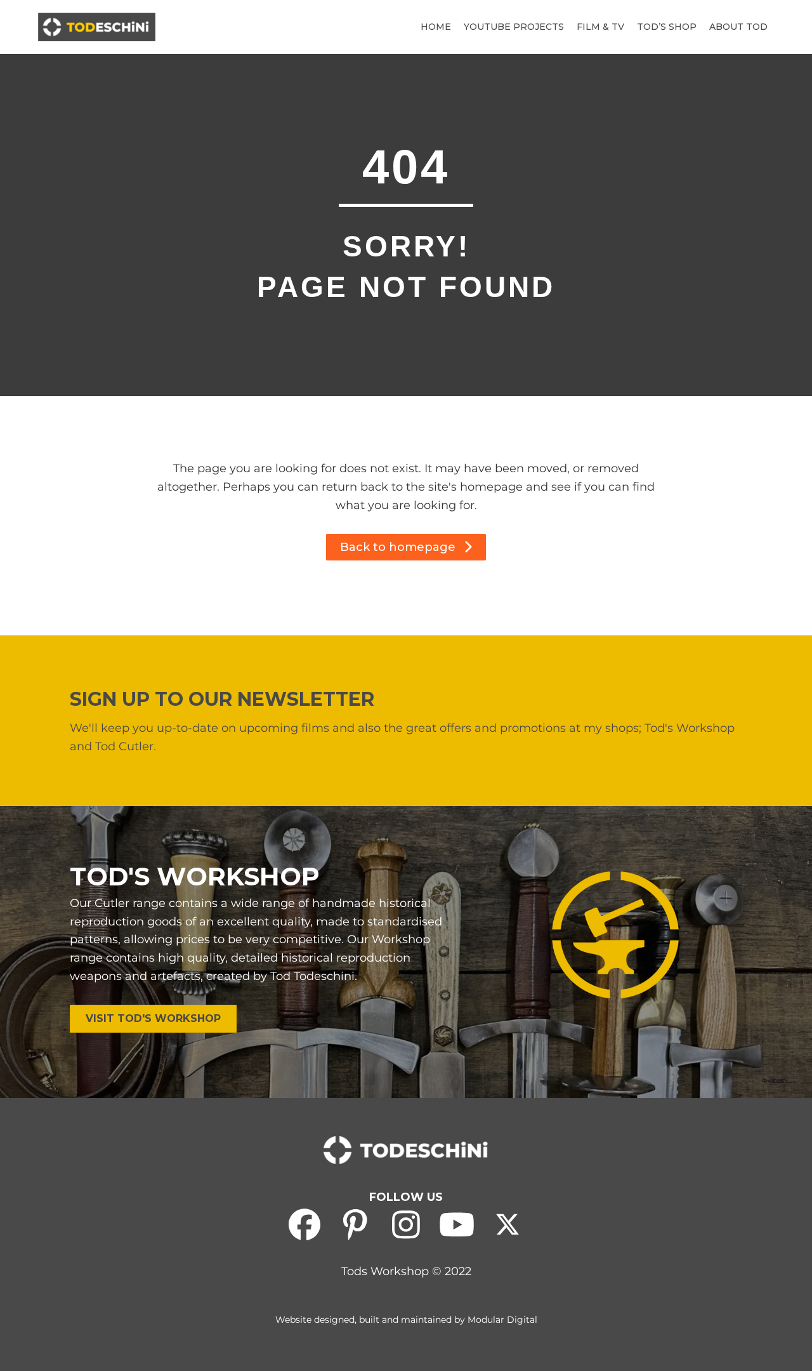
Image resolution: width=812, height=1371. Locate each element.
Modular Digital (502, 1319)
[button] (406, 547)
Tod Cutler (124, 746)
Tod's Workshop (690, 728)
